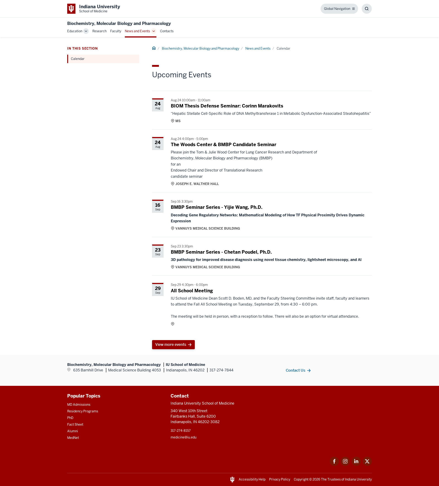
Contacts (167, 31)
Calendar (78, 59)
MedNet (73, 438)
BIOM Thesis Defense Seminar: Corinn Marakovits (227, 106)
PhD (70, 418)
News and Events (137, 31)
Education (74, 31)
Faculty (115, 31)
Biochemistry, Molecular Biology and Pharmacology (119, 23)
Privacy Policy (279, 479)
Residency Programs (82, 411)
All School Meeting (192, 291)
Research (99, 31)
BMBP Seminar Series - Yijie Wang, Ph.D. (216, 207)
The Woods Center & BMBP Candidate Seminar (223, 145)
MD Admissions (78, 405)
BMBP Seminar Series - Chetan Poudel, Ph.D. (221, 252)
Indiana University (358, 479)
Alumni (72, 431)
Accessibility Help (252, 479)
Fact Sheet (75, 424)
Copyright (301, 479)
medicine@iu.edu (183, 437)
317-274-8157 (181, 431)
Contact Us (295, 370)
